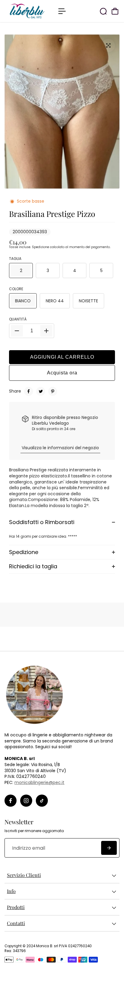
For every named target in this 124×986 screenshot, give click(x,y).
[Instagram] (26, 801)
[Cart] (114, 11)
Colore (16, 289)
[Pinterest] (52, 391)
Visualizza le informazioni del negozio (60, 448)
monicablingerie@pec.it (39, 782)
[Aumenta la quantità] (46, 331)
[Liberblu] (28, 11)
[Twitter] (40, 391)
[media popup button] (108, 45)
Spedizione (40, 247)
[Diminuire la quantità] (17, 331)
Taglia (15, 258)
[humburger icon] (62, 11)
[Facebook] (28, 391)
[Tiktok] (42, 801)
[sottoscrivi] (109, 848)
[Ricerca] (103, 11)
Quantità (17, 319)
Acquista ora (62, 372)
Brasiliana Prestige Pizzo (52, 213)
